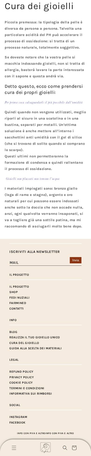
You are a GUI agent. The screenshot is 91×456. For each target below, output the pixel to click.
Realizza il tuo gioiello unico (34, 337)
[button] (14, 448)
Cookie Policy (21, 382)
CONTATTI (16, 308)
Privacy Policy (21, 377)
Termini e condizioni (26, 388)
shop (13, 292)
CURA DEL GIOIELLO (24, 343)
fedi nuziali (19, 297)
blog (13, 332)
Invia (75, 260)
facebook (17, 422)
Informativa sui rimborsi (30, 393)
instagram (18, 417)
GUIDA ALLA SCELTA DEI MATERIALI (35, 348)
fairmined (17, 303)
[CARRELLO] (74, 448)
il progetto (19, 286)
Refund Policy (21, 371)
